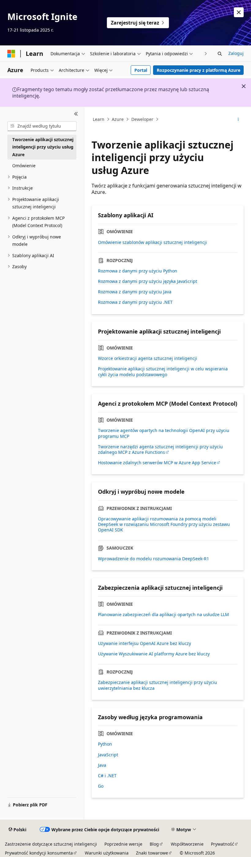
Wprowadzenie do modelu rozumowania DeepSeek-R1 (153, 559)
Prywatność (222, 844)
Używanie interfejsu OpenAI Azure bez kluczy (144, 643)
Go (100, 786)
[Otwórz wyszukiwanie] (220, 53)
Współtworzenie (187, 844)
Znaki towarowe (152, 853)
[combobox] (42, 126)
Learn (98, 119)
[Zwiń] (76, 114)
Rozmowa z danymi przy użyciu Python (137, 271)
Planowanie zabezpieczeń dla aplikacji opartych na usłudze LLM (163, 614)
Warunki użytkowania (107, 853)
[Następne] (205, 53)
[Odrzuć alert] (239, 12)
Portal (140, 70)
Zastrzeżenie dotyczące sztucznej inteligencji (51, 844)
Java (102, 765)
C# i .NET (107, 775)
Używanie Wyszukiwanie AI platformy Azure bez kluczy (154, 654)
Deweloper (142, 119)
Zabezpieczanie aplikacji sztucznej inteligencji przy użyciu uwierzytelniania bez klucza (157, 685)
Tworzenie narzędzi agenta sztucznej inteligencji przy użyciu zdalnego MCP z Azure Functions (160, 449)
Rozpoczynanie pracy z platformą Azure (198, 70)
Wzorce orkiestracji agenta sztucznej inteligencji (147, 358)
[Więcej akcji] (238, 119)
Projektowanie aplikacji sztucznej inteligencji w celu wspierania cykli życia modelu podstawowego (163, 371)
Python (105, 744)
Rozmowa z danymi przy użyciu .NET (135, 302)
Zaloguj (236, 53)
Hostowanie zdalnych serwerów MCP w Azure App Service (157, 462)
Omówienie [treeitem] (24, 165)
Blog (154, 844)
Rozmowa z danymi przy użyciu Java (134, 292)
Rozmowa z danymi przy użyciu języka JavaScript (147, 281)
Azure (118, 119)
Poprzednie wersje (123, 844)
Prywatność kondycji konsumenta (39, 853)
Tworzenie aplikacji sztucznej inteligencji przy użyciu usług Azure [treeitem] (42, 147)
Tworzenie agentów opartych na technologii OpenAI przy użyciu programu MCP (163, 433)
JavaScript (108, 755)
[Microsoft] (11, 54)
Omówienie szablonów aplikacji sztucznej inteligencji (152, 242)
